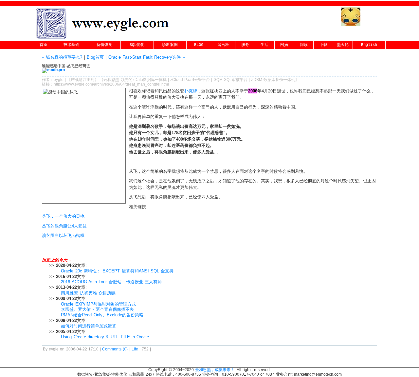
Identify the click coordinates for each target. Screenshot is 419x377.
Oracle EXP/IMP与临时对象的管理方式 (98, 304)
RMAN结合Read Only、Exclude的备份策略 (102, 314)
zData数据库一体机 (150, 79)
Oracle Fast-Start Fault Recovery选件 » (146, 57)
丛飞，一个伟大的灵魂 (63, 216)
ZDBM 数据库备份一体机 (273, 79)
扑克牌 (190, 91)
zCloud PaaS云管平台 (190, 79)
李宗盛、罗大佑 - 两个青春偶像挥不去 (97, 309)
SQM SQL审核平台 (230, 79)
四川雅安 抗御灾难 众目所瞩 (88, 292)
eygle (59, 79)
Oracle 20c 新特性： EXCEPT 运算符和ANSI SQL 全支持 (117, 270)
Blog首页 (95, 57)
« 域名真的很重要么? (62, 57)
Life (135, 349)
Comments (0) (115, 349)
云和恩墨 (111, 79)
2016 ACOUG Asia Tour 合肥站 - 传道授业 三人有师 (111, 281)
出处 (91, 79)
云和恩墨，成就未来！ (214, 369)
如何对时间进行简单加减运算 (88, 326)
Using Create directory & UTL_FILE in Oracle (105, 336)
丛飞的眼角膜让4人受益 (64, 226)
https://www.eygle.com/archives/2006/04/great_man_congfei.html (111, 84)
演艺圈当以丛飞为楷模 (63, 235)
